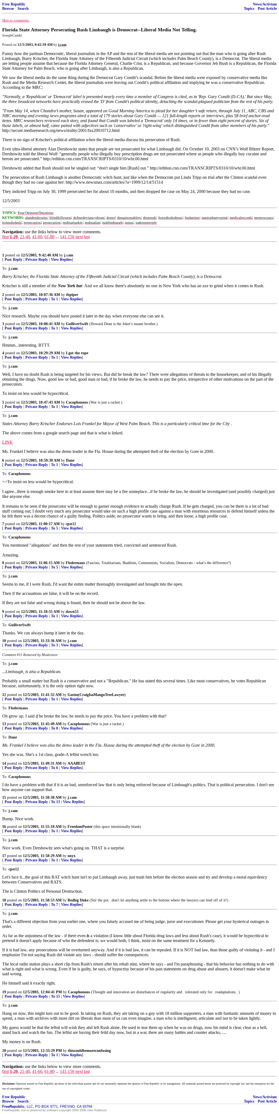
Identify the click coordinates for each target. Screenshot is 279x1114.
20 (4, 1051)
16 (4, 827)
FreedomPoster (80, 827)
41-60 (37, 236)
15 (4, 797)
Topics (249, 9)
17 (4, 856)
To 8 (54, 728)
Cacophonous (77, 402)
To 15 (55, 996)
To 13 (55, 802)
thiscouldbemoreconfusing (89, 1051)
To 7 (54, 905)
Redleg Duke (78, 900)
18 (4, 900)
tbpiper (72, 295)
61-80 (49, 236)
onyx (71, 856)
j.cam (68, 255)
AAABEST (76, 763)
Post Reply (13, 260)
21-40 (25, 236)
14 (4, 763)
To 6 (54, 768)
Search (23, 9)
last (87, 236)
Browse (8, 9)
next (79, 236)
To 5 (54, 528)
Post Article (267, 9)
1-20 (14, 236)
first (5, 236)
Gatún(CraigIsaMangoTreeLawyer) (97, 695)
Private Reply (36, 260)
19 (4, 992)
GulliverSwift (77, 324)
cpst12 (71, 524)
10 (4, 641)
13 (4, 724)
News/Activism (265, 4)
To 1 (54, 299)
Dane (70, 460)
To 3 (54, 645)
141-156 (67, 236)
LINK (7, 442)
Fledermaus (75, 563)
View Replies (61, 260)
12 (4, 695)
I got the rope (77, 353)
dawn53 (72, 612)
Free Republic (13, 4)
